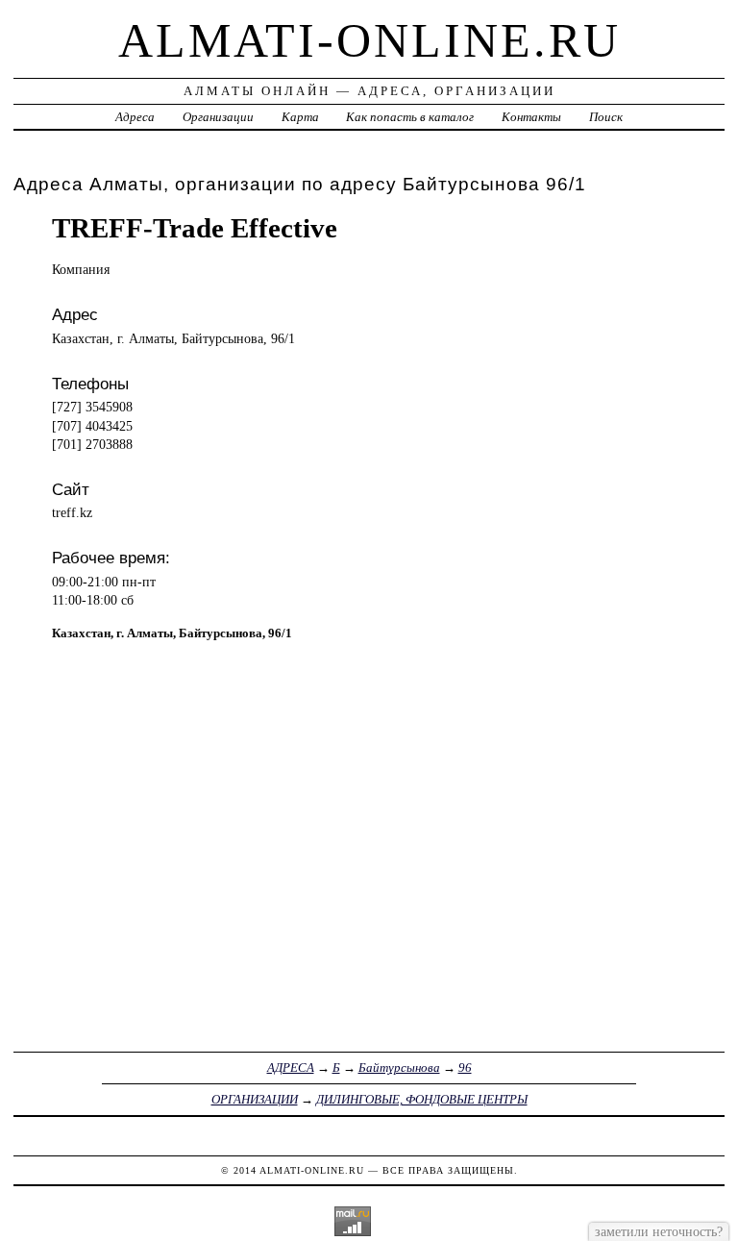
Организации (218, 117)
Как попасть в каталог (410, 117)
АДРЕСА (290, 1067)
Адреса (135, 117)
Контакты (531, 117)
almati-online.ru (369, 40)
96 (465, 1067)
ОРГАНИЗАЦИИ (254, 1099)
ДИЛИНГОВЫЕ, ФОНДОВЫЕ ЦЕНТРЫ (422, 1099)
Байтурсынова (399, 1067)
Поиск (606, 117)
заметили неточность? (659, 1231)
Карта (300, 117)
